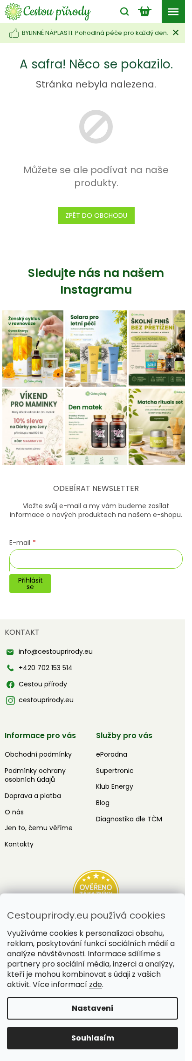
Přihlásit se (30, 583)
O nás (14, 812)
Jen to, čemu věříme (39, 828)
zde (95, 984)
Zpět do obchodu (96, 215)
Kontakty (19, 844)
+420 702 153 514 (46, 667)
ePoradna (111, 754)
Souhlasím (92, 1038)
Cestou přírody (43, 684)
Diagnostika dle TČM (129, 819)
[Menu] (173, 11)
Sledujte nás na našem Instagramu (96, 281)
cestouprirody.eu (46, 700)
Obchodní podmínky (38, 754)
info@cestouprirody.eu (56, 651)
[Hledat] (122, 11)
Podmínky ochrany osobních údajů (35, 775)
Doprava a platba (33, 795)
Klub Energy (114, 786)
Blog (103, 802)
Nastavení (93, 1008)
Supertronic (115, 770)
